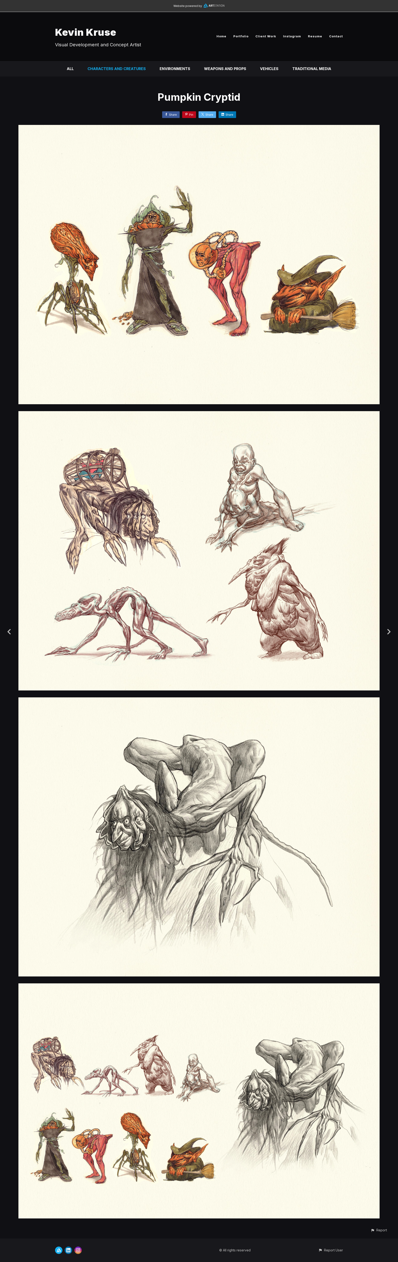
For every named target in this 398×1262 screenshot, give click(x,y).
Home (221, 36)
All (70, 68)
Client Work (265, 36)
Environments (175, 68)
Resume (315, 36)
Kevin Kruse (85, 32)
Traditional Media (311, 68)
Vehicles (269, 68)
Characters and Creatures (117, 68)
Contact (336, 36)
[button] (379, 1230)
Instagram (292, 36)
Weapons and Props (225, 68)
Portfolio (241, 36)
